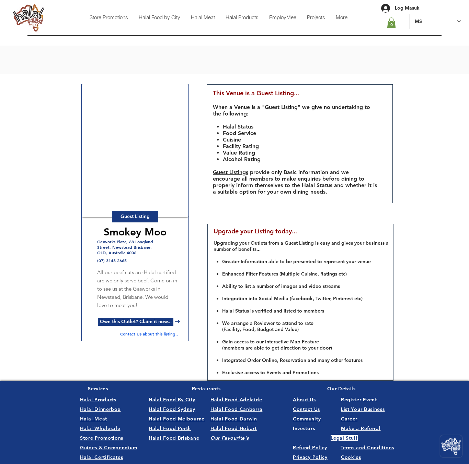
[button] (391, 22)
